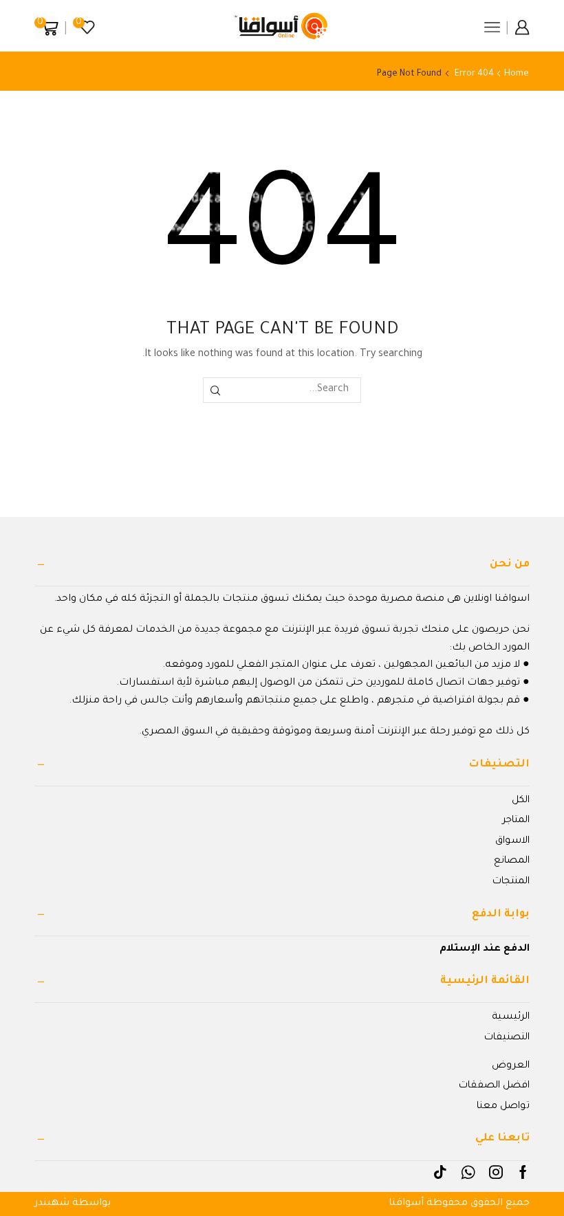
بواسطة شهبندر (72, 1203)
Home (516, 74)
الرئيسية (511, 1017)
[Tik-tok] (440, 1172)
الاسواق (512, 841)
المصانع (512, 861)
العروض (511, 1066)
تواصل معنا (503, 1106)
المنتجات (511, 881)
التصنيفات (507, 1037)
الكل (521, 800)
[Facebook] (523, 1172)
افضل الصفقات (494, 1086)
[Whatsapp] (468, 1172)
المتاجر (516, 820)
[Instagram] (496, 1172)
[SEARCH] (215, 390)
